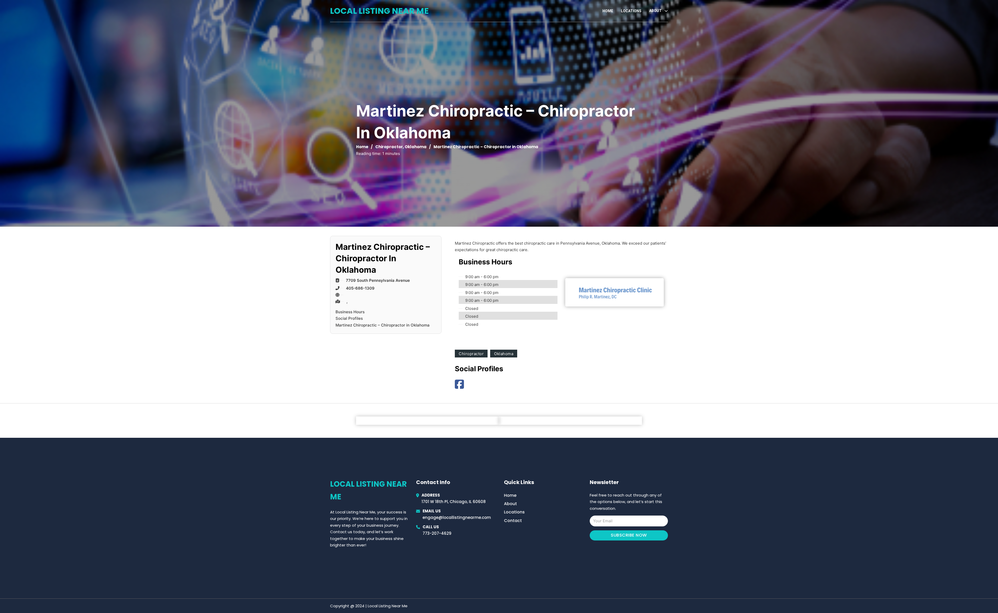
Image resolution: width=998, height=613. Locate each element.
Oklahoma (415, 146)
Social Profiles (349, 318)
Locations (631, 11)
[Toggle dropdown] (666, 11)
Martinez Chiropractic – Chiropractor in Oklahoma (383, 325)
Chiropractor (389, 146)
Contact (513, 521)
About (510, 504)
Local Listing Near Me (379, 11)
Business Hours (350, 311)
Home (607, 11)
